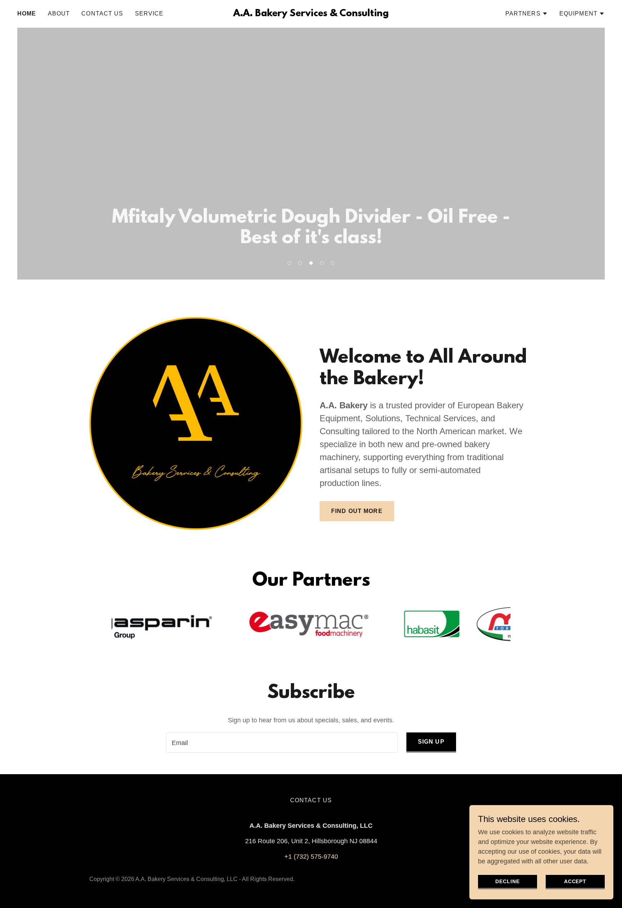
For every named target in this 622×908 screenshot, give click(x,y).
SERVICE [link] (149, 13)
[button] (526, 13)
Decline (507, 881)
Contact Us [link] (102, 13)
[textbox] (281, 742)
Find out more (357, 511)
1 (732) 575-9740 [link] (313, 856)
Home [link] (26, 13)
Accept (575, 881)
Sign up (431, 742)
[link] (311, 14)
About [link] (59, 13)
